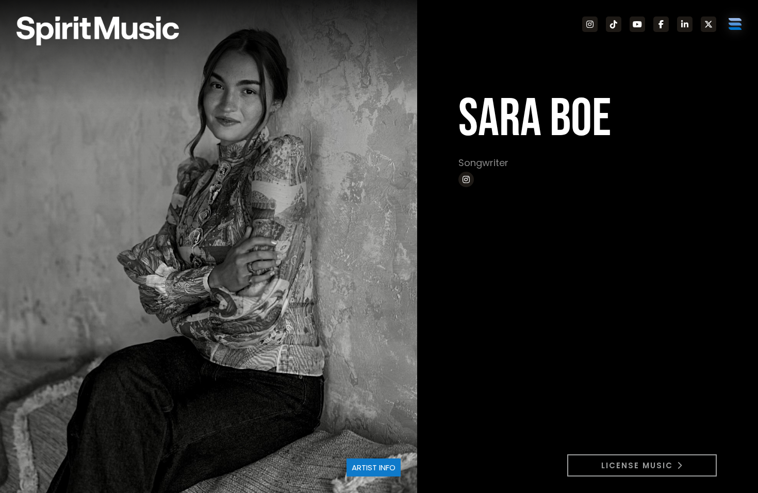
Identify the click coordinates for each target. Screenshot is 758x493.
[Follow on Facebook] (661, 24)
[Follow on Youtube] (637, 24)
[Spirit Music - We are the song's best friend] (98, 31)
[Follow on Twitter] (708, 24)
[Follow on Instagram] (590, 24)
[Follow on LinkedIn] (685, 24)
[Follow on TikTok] (613, 24)
